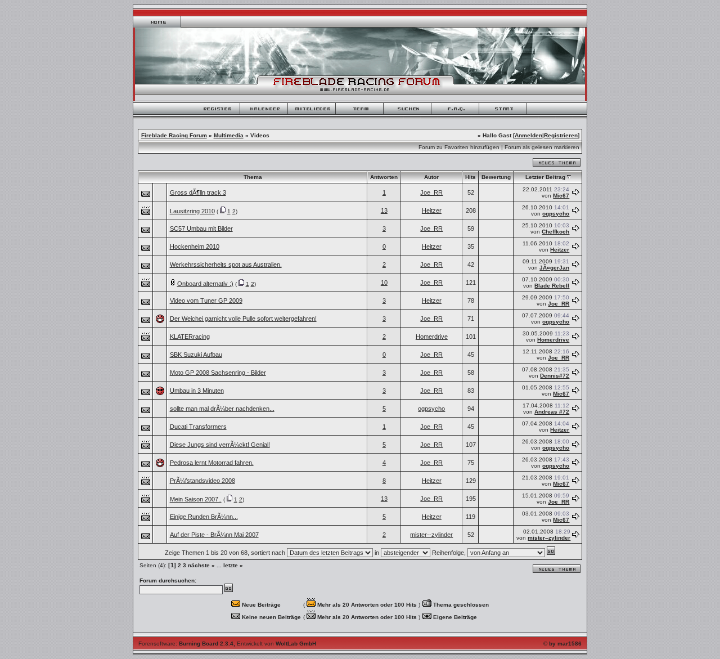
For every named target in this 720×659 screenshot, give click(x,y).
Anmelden (528, 135)
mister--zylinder (431, 534)
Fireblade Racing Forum (174, 135)
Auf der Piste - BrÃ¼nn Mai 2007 (214, 534)
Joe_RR (431, 192)
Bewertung (496, 177)
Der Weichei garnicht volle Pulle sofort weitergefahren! (243, 318)
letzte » (233, 565)
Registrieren (561, 135)
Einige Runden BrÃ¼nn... (204, 516)
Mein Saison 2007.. (196, 499)
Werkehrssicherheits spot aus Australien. (226, 264)
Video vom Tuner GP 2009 (206, 300)
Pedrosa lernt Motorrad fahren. (212, 462)
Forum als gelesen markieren (542, 147)
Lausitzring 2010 (192, 211)
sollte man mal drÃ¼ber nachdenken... (222, 408)
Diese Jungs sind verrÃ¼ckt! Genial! (220, 444)
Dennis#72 (554, 376)
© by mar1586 (562, 643)
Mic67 (561, 195)
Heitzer (432, 210)
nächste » (201, 565)
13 (384, 210)
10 (384, 282)
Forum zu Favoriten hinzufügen (459, 147)
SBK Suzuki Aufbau (196, 354)
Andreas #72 (551, 412)
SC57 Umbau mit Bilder (201, 228)
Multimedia (229, 135)
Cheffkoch (555, 231)
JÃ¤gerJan (554, 268)
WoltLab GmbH (296, 643)
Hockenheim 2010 (194, 246)
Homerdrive (432, 336)
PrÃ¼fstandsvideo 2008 (202, 480)
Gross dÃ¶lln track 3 (198, 192)
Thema (253, 177)
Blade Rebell (551, 286)
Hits (470, 177)
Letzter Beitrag (545, 177)
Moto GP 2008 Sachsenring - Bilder (218, 372)
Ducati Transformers (198, 426)
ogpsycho (555, 213)
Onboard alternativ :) (205, 283)
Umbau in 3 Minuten (197, 390)
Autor (431, 177)
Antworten (384, 177)
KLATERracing (190, 336)
